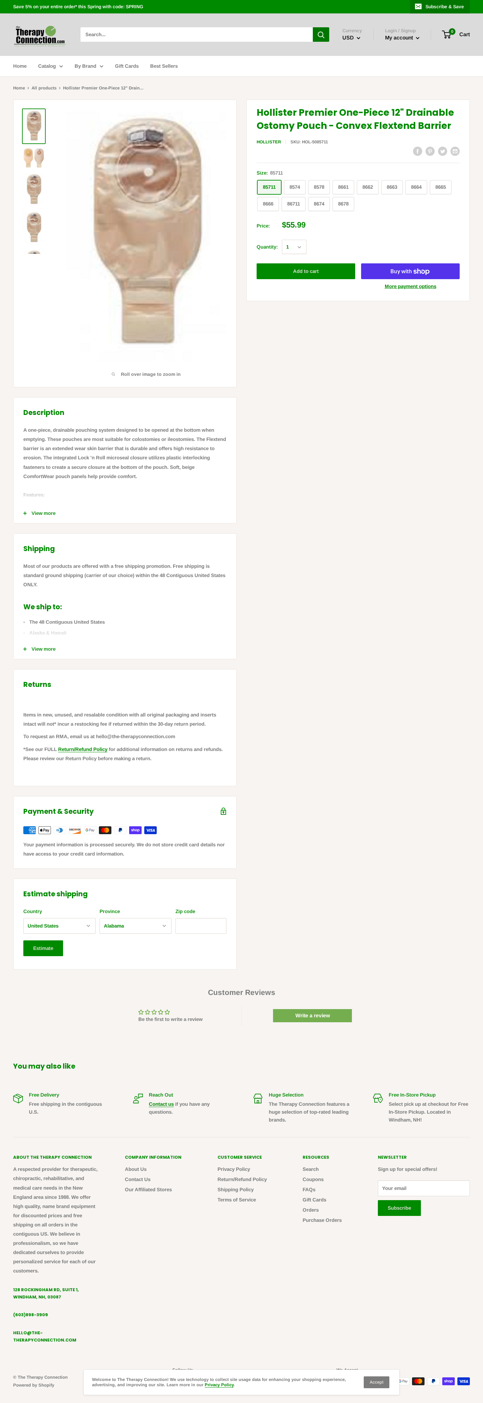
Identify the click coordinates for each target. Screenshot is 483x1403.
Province (110, 911)
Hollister (269, 141)
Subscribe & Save (445, 6)
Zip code (185, 911)
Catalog (47, 66)
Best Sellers (164, 66)
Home (20, 66)
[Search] (321, 34)
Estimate (43, 948)
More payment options (410, 286)
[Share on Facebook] (417, 151)
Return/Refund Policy (82, 749)
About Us (136, 1169)
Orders (311, 1210)
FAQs (309, 1189)
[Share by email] (455, 151)
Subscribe (399, 1208)
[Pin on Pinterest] (430, 151)
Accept (376, 1382)
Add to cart (306, 271)
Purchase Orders (322, 1220)
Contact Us (137, 1179)
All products (44, 87)
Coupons (313, 1179)
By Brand (85, 66)
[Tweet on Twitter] (442, 151)
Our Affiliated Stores (148, 1189)
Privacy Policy (234, 1169)
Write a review (312, 1015)
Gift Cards (127, 66)
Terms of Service (237, 1199)
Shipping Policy (236, 1189)
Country (32, 911)
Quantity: (267, 247)
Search (311, 1169)
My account (399, 38)
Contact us (161, 1104)
